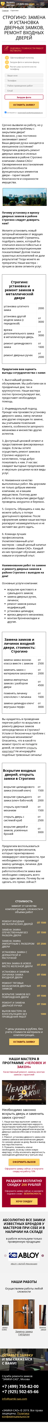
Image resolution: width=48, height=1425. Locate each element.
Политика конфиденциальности (15, 1415)
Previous (5, 1258)
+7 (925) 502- (25, 4)
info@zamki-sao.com (14, 1399)
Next (42, 1258)
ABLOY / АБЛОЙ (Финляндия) (24, 1264)
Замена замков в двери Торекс (24, 1333)
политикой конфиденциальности (30, 113)
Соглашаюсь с (24, 113)
